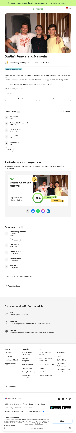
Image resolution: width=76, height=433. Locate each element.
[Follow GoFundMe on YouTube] (63, 399)
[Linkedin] (48, 211)
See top (67, 111)
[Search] (6, 8)
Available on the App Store (66, 407)
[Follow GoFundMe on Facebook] (59, 399)
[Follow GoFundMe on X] (66, 399)
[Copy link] (27, 211)
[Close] (70, 2)
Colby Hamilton (15, 129)
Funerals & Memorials (24, 276)
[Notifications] (66, 8)
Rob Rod (13, 266)
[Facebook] (33, 211)
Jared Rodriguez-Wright (18, 232)
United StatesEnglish (14, 398)
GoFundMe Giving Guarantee (44, 332)
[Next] (67, 49)
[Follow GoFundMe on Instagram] (70, 399)
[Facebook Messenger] (43, 211)
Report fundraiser (14, 286)
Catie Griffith (14, 136)
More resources (10, 386)
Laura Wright (14, 142)
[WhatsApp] (38, 211)
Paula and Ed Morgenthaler (19, 123)
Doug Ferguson (15, 258)
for (29, 63)
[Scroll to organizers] (7, 62)
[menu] (70, 8)
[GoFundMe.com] (38, 8)
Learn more (62, 3)
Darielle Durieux (15, 251)
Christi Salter (14, 244)
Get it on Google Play (55, 407)
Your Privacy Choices (34, 411)
